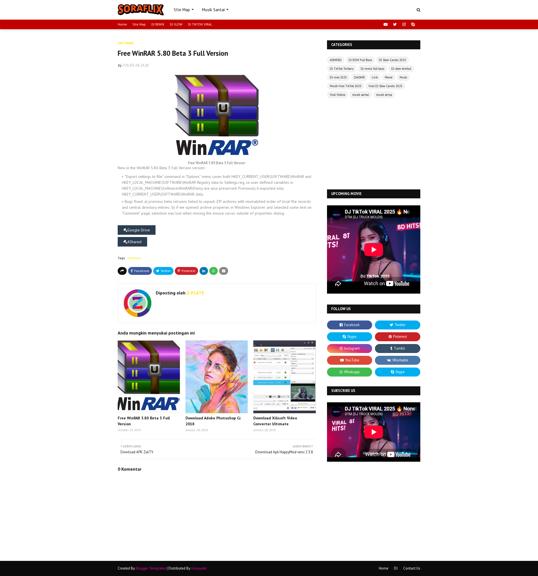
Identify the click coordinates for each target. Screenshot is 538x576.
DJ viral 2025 (338, 77)
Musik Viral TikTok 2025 (345, 86)
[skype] (412, 24)
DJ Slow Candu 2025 (392, 60)
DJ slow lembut (401, 69)
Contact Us (411, 568)
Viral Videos (337, 95)
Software (134, 258)
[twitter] (395, 24)
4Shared (134, 241)
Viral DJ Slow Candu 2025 (385, 86)
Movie (389, 77)
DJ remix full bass (372, 69)
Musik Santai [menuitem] (213, 9)
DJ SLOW (176, 24)
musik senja (384, 95)
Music (403, 77)
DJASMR (359, 77)
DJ (396, 568)
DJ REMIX (157, 24)
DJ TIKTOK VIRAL (200, 24)
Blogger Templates (151, 568)
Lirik (375, 77)
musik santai (360, 95)
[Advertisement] (373, 145)
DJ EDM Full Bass (360, 60)
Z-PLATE (128, 65)
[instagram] (404, 24)
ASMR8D (336, 60)
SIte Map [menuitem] (182, 9)
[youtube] (385, 24)
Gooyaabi (199, 568)
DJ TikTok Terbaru (342, 69)
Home (122, 24)
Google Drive (138, 230)
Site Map (139, 24)
